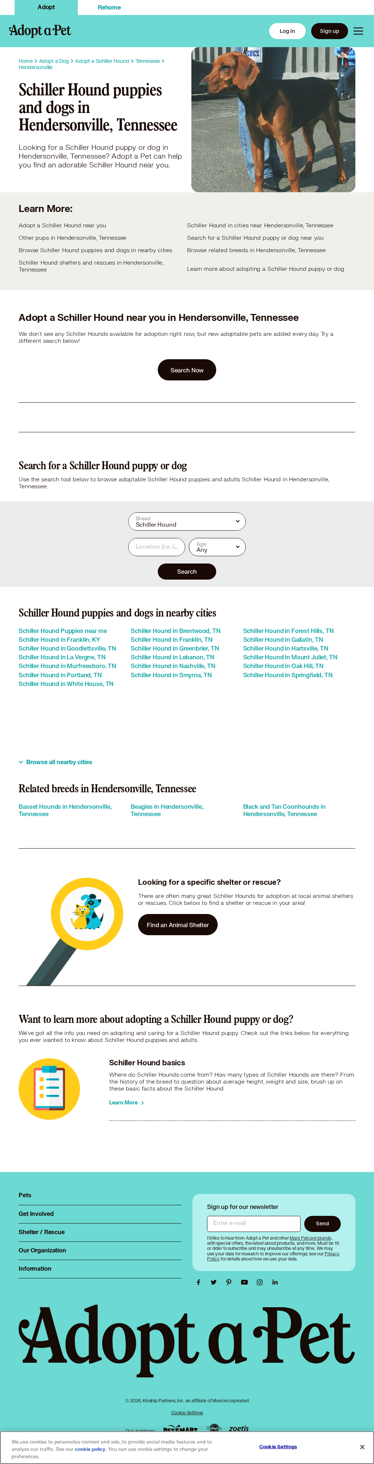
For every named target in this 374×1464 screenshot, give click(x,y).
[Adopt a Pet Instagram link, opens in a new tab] (261, 1282)
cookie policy (90, 1449)
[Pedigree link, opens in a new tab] (213, 1429)
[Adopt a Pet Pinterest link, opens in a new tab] (230, 1282)
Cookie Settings (187, 1412)
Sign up (329, 31)
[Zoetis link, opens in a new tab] (239, 1429)
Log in (287, 31)
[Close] (362, 1447)
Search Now (187, 370)
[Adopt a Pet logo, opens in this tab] (187, 1348)
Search (186, 571)
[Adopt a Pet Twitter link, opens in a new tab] (215, 1282)
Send (322, 1223)
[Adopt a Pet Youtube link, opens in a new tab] (246, 1282)
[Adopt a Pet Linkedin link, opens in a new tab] (275, 1282)
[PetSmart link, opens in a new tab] (180, 1429)
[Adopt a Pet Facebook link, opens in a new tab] (200, 1282)
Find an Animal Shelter (178, 924)
